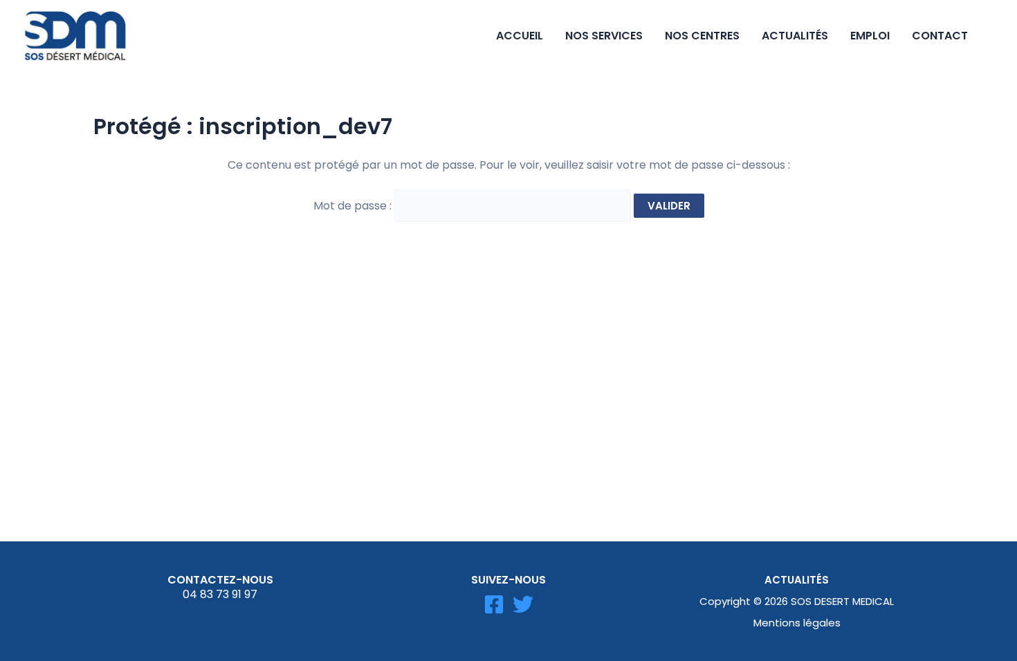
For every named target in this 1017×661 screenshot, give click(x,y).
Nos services (604, 36)
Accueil (519, 36)
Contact (940, 36)
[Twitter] (523, 604)
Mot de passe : (353, 206)
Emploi (870, 36)
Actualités (795, 36)
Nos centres (702, 36)
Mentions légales (797, 622)
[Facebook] (494, 604)
